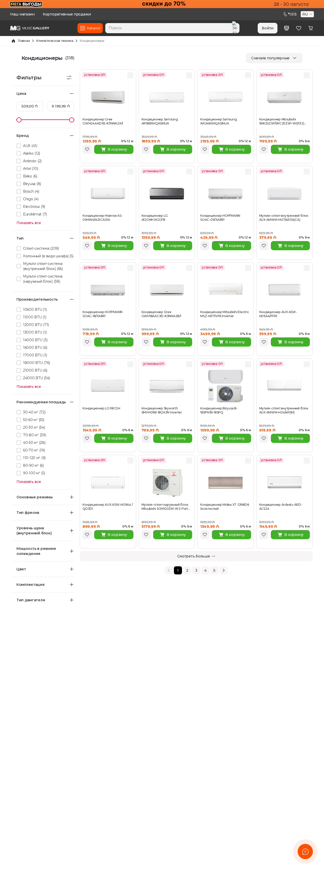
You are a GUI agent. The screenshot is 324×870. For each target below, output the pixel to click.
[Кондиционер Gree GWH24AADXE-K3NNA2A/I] (108, 97)
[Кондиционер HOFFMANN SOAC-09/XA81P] (225, 193)
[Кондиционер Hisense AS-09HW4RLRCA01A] (108, 193)
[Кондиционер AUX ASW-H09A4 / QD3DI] (108, 482)
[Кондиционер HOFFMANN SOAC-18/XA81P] (108, 290)
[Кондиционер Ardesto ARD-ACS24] (284, 482)
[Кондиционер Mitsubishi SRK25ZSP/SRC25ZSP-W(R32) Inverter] (284, 97)
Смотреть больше (193, 556)
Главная (24, 41)
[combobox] (172, 28)
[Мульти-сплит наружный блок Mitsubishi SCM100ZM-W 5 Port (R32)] (166, 482)
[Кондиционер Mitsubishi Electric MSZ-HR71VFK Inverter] (225, 290)
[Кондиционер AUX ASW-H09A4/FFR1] (284, 290)
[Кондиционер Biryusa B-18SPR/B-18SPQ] (225, 386)
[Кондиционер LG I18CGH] (108, 386)
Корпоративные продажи (67, 14)
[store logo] (29, 28)
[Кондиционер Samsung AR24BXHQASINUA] (225, 97)
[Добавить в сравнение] (130, 75)
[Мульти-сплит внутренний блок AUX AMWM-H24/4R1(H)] (284, 386)
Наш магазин (22, 14)
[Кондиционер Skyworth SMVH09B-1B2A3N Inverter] (166, 386)
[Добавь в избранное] (87, 149)
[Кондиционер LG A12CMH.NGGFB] (166, 193)
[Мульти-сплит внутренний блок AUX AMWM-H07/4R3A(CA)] (284, 193)
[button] (307, 14)
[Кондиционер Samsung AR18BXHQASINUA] (166, 97)
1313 (292, 14)
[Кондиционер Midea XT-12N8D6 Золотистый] (225, 482)
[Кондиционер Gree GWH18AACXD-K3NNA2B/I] (166, 290)
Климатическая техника (54, 41)
